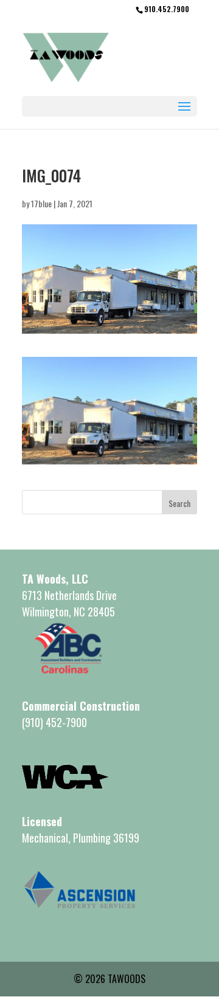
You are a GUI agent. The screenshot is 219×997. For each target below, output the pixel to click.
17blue (41, 203)
